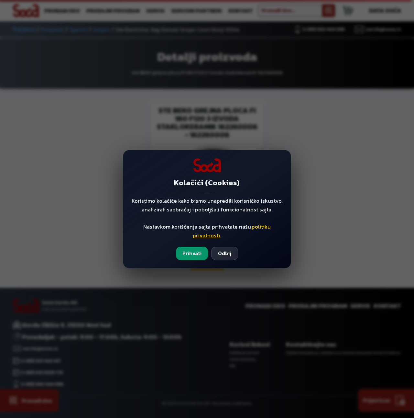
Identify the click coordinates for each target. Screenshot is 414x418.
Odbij (224, 253)
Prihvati (192, 253)
